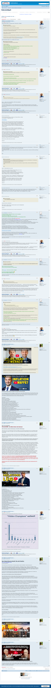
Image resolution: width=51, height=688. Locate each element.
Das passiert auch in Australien (6, 230)
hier (11, 321)
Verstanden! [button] (45, 686)
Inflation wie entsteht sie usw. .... (8, 16)
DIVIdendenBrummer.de (20, 63)
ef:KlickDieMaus (4, 119)
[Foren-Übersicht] (6, 3)
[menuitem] (7, 6)
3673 (42, 263)
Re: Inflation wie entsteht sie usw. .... (8, 344)
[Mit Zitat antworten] (37, 21)
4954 (42, 427)
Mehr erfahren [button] (36, 686)
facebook (13, 63)
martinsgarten (5, 259)
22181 (42, 26)
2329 (42, 116)
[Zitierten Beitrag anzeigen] (10, 347)
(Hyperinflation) (12, 367)
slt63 (40, 347)
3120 (42, 146)
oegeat (5, 17)
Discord (15, 63)
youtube (10, 63)
